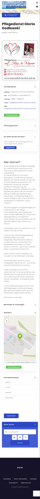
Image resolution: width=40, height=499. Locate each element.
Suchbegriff (6, 432)
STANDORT (11, 15)
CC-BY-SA (33, 362)
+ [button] (6, 318)
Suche (20, 443)
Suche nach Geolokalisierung (26, 437)
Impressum (13, 483)
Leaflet (8, 362)
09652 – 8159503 (17, 99)
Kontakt (33, 479)
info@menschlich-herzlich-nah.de (22, 102)
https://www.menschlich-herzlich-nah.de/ (20, 108)
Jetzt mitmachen (20, 479)
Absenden (11, 416)
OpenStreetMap (20, 362)
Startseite (7, 479)
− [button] (6, 321)
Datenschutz (26, 483)
